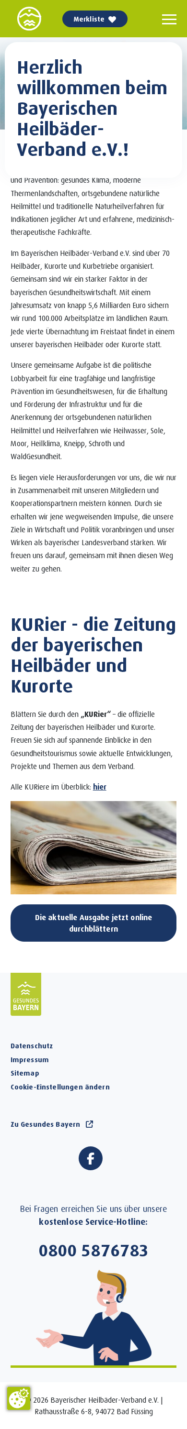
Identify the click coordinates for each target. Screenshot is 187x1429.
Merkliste (89, 19)
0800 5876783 (93, 1250)
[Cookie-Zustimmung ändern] (18, 1398)
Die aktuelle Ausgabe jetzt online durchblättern (93, 922)
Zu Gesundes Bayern (46, 1124)
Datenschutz (32, 1045)
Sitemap (25, 1072)
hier (99, 786)
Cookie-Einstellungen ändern (60, 1086)
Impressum (30, 1059)
